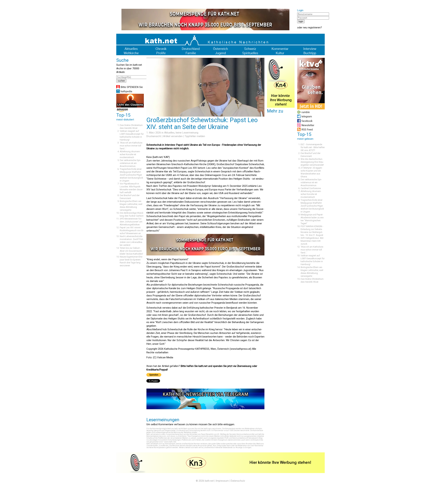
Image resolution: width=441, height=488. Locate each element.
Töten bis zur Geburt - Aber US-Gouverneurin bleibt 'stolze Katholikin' (131, 251)
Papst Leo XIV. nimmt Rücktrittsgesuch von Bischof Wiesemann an (132, 230)
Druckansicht (153, 136)
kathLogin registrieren (212, 429)
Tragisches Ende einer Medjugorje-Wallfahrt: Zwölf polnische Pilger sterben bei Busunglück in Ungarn (131, 175)
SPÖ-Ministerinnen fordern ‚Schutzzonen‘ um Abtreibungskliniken (131, 221)
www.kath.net (170, 442)
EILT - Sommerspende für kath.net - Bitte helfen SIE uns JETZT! (313, 147)
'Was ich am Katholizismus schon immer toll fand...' (131, 145)
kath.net (209, 480)
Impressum (222, 480)
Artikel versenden (173, 136)
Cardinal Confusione (311, 188)
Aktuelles (169, 132)
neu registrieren (312, 27)
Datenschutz (238, 480)
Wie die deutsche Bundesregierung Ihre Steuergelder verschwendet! (312, 162)
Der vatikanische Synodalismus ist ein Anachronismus (130, 163)
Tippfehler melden (195, 136)
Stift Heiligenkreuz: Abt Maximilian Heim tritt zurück (312, 241)
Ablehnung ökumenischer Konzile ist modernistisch (130, 154)
